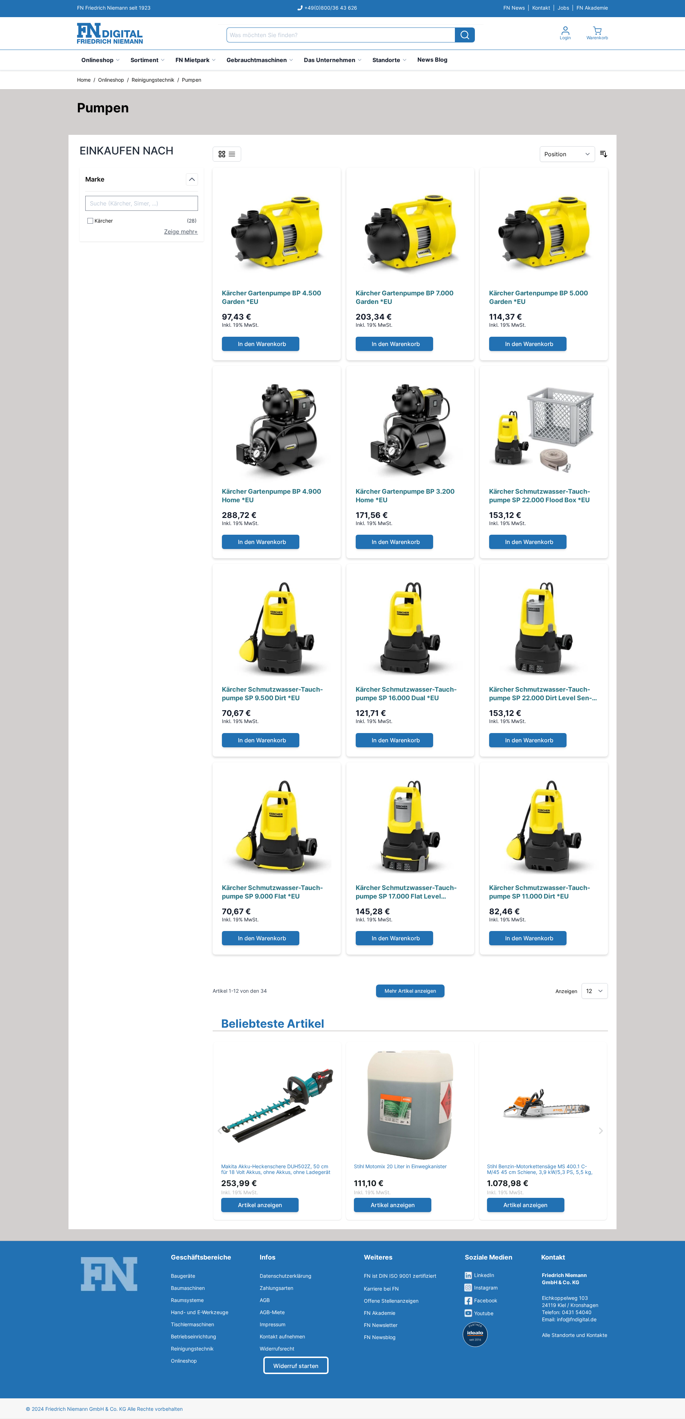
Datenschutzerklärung (285, 1276)
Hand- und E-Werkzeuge (199, 1312)
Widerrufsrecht (277, 1349)
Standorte (386, 59)
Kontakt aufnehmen (282, 1336)
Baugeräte (183, 1276)
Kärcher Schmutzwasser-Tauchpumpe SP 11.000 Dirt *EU (539, 892)
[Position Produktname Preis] (567, 154)
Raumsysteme (187, 1300)
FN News (514, 8)
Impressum (272, 1324)
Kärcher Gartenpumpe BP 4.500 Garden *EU (271, 297)
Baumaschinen (188, 1288)
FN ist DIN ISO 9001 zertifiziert (400, 1276)
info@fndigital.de (577, 1319)
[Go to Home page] (110, 33)
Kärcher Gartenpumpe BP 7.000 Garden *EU (404, 297)
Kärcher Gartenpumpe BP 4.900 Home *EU (271, 496)
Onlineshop (97, 59)
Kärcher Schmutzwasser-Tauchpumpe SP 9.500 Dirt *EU (272, 694)
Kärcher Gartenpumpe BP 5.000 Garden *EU (538, 297)
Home (84, 80)
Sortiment (144, 59)
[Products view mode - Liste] (232, 154)
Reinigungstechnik (153, 80)
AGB (265, 1300)
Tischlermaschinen (192, 1324)
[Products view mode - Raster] (222, 154)
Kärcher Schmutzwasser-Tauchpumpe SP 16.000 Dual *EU (406, 694)
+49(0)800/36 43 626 (330, 8)
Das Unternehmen (329, 59)
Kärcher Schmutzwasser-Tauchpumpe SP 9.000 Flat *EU (272, 892)
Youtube (483, 1313)
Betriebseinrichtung (193, 1336)
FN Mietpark (192, 59)
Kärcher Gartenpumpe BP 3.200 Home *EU (405, 496)
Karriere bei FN (381, 1289)
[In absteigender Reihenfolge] (603, 154)
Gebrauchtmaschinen (257, 59)
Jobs (563, 8)
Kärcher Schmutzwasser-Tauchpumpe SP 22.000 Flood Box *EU (539, 496)
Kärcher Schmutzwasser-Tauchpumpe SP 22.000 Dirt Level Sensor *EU (540, 694)
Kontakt (541, 8)
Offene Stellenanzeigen (391, 1301)
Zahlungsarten (276, 1288)
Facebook (485, 1300)
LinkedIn (484, 1275)
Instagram (486, 1288)
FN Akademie (592, 8)
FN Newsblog (380, 1337)
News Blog (432, 59)
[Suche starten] (465, 34)
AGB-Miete (272, 1312)
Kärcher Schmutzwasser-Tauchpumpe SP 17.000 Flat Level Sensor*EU (406, 892)
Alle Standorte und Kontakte (574, 1335)
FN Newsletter (380, 1325)
